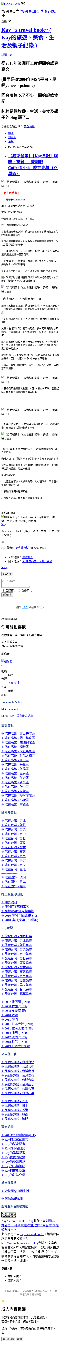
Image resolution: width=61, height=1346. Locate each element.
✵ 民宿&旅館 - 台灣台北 (17, 1062)
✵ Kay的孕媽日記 (13, 1161)
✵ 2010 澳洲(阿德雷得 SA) (19, 915)
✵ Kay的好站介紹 (13, 1175)
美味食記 (27, 557)
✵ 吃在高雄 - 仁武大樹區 (18, 755)
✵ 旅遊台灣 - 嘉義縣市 (16, 971)
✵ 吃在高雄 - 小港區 (15, 800)
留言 (27, 547)
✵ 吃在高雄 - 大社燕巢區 (18, 751)
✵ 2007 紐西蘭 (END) (15, 1002)
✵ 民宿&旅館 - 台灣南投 (17, 1071)
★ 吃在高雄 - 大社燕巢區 (37, 561)
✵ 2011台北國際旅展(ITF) (18, 1135)
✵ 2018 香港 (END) (14, 1041)
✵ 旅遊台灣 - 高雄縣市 (16, 980)
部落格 (12, 137)
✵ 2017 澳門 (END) (14, 1037)
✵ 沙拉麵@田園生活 (15, 1191)
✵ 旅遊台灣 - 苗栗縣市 (16, 949)
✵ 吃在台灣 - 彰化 (13, 838)
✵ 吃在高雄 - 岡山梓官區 (18, 738)
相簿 (11, 133)
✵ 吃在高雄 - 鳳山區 (15, 760)
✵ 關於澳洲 (9, 902)
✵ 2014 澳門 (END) (14, 1033)
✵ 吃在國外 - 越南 (13, 886)
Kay (3, 524)
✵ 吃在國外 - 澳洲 (13, 877)
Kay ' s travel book (32, 1234)
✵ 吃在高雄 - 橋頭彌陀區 (18, 742)
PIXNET (15, 1291)
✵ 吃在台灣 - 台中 (13, 834)
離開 (19, 1339)
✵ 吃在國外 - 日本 (13, 882)
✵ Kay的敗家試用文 (14, 1139)
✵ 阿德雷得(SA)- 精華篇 (17, 911)
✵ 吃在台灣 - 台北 (13, 820)
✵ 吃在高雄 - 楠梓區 (15, 747)
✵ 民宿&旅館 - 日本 (14, 1105)
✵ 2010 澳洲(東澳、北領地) (19, 920)
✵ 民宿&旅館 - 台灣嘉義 (17, 1075)
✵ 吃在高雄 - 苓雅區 (15, 769)
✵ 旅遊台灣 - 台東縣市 (16, 989)
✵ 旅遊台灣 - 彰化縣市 (16, 958)
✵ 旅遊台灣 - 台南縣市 (16, 976)
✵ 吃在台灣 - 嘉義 (13, 851)
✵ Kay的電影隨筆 (13, 1170)
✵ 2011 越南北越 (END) (17, 1028)
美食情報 (29, 126)
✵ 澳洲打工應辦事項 (15, 906)
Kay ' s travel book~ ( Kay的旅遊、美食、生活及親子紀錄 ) (27, 37)
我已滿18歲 (8, 1339)
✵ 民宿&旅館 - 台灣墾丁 (17, 1084)
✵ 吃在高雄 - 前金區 (15, 778)
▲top (4, 567)
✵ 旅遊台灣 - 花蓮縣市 (16, 994)
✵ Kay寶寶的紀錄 (13, 1157)
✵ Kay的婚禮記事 (13, 1153)
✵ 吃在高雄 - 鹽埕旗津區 (18, 795)
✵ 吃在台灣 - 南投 (13, 843)
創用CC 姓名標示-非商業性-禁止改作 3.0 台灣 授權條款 (30, 1225)
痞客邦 (19, 547)
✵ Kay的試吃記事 (13, 1144)
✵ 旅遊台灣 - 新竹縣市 (16, 945)
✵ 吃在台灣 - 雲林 (13, 847)
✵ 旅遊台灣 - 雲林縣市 (16, 967)
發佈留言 (7, 594)
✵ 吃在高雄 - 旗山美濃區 (18, 733)
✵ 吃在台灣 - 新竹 (13, 825)
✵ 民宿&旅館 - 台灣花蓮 (17, 1093)
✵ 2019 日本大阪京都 (15, 1046)
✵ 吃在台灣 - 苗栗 (13, 829)
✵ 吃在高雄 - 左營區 (15, 791)
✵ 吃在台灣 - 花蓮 (13, 869)
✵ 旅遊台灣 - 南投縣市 (16, 963)
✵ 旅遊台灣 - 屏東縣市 (16, 985)
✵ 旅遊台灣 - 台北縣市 (16, 940)
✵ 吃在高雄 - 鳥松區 (15, 764)
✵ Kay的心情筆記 (13, 1166)
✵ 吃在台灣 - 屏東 (13, 860)
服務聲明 (36, 1294)
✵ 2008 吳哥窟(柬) (13, 1010)
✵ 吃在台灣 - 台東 (13, 865)
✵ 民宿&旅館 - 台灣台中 (17, 1066)
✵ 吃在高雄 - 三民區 (15, 773)
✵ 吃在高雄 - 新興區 (15, 782)
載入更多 (7, 574)
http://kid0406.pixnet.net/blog (19, 1243)
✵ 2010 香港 (9, 1015)
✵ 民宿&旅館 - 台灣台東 (17, 1089)
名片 (11, 141)
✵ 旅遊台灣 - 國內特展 (16, 936)
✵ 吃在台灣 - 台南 (13, 856)
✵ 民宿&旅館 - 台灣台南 (17, 1080)
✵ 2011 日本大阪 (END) (17, 1024)
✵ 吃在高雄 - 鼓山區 (15, 786)
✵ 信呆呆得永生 (12, 1198)
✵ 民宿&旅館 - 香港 (14, 1110)
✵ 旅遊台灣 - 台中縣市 (16, 954)
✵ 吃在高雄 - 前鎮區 (15, 804)
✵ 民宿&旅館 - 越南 (14, 1114)
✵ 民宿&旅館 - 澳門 (14, 1119)
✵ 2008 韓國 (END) (14, 1006)
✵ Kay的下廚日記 (13, 1148)
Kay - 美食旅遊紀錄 (21, 715)
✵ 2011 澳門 (9, 1019)
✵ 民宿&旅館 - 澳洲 (14, 1101)
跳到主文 (6, 54)
